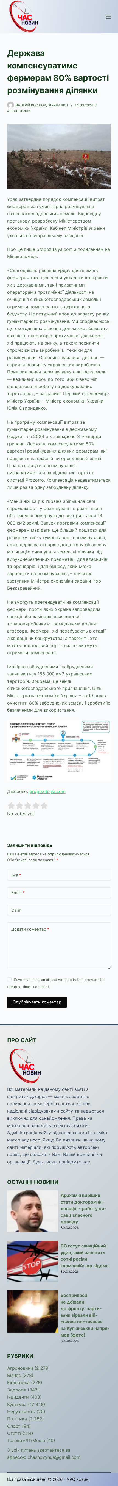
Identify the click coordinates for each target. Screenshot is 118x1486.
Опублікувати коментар (37, 1002)
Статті (14, 1433)
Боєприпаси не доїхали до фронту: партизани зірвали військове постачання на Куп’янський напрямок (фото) (85, 1315)
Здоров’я (16, 1390)
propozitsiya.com (47, 791)
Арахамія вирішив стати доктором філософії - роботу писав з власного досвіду (83, 1208)
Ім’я (16, 875)
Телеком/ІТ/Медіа (26, 1440)
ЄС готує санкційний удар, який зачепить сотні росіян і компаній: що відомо (85, 1255)
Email (18, 892)
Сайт (16, 910)
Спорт (14, 1426)
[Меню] (108, 16)
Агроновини (19, 111)
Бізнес (14, 1375)
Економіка (18, 1382)
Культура (17, 1404)
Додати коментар (30, 929)
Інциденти (18, 1397)
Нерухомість (21, 1411)
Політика (17, 1418)
